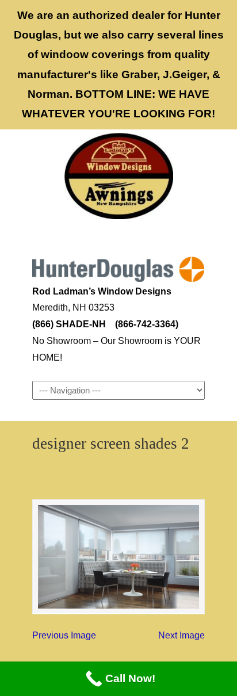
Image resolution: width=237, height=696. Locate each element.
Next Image (181, 635)
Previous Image (64, 635)
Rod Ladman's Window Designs (118, 176)
